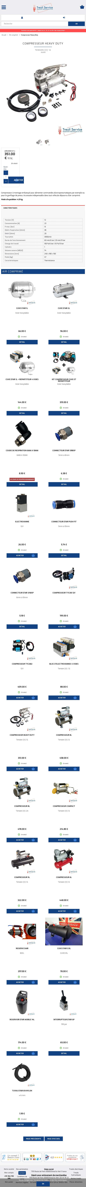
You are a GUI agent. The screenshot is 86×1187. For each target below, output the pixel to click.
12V (22, 526)
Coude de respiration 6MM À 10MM (22, 450)
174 (22, 1042)
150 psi (64, 1024)
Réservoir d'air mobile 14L (22, 1020)
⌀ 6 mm (22, 1095)
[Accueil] (43, 8)
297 (22, 971)
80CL (22, 953)
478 (22, 829)
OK (43, 1184)
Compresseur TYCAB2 (22, 664)
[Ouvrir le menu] (4, 7)
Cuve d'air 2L (64, 308)
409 (22, 687)
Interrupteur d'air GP (64, 1020)
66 (22, 331)
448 (63, 900)
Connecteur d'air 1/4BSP (22, 593)
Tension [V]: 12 (22, 740)
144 (22, 402)
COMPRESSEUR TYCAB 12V (64, 593)
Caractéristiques (10, 208)
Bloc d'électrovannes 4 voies (63, 664)
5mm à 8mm (63, 455)
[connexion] (64, 17)
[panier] (82, 7)
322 (22, 900)
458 (64, 758)
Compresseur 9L (22, 877)
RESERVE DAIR (22, 948)
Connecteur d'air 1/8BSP (63, 450)
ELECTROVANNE (22, 522)
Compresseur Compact (64, 806)
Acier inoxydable (22, 313)
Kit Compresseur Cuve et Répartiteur (64, 380)
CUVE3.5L (64, 953)
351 (22, 758)
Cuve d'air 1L (22, 308)
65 (64, 1042)
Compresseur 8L (64, 735)
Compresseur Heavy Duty (43, 43)
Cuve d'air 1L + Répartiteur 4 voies (22, 379)
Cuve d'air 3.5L (64, 948)
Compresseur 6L (64, 877)
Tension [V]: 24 (22, 811)
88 (64, 687)
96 (64, 331)
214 (64, 829)
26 (22, 544)
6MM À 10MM (22, 455)
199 (64, 615)
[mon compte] (22, 17)
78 (64, 971)
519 (64, 402)
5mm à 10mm (64, 526)
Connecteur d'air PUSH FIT (63, 522)
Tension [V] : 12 (64, 669)
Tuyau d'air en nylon (22, 1091)
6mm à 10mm (22, 597)
